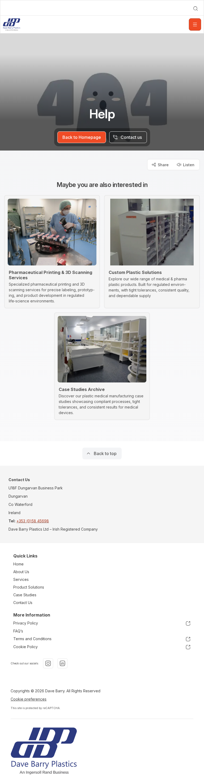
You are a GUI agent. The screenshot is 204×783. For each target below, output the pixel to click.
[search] (195, 8)
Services (21, 579)
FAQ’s (18, 631)
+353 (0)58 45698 (32, 521)
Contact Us (22, 602)
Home (18, 564)
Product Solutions (28, 587)
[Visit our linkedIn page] (62, 663)
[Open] (195, 24)
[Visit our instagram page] (48, 663)
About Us (21, 571)
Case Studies (24, 595)
